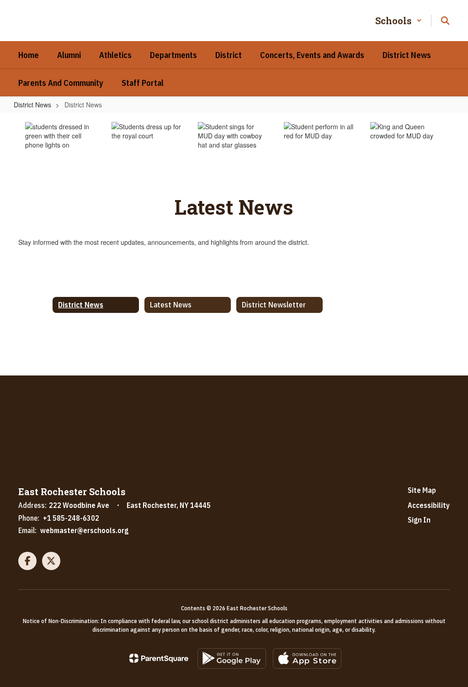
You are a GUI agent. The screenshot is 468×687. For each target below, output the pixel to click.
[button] (398, 20)
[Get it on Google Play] (231, 658)
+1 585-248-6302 (71, 518)
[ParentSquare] (159, 658)
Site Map (422, 490)
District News (32, 104)
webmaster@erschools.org (84, 530)
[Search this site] (445, 20)
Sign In (419, 519)
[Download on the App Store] (307, 658)
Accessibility (429, 505)
